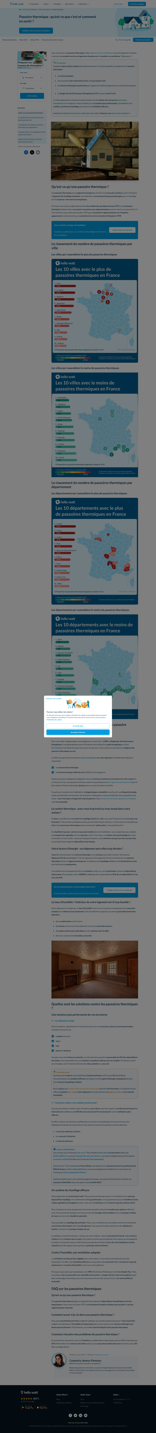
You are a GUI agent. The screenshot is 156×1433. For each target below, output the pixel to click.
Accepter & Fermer (78, 732)
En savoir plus (78, 726)
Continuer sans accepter (54, 698)
